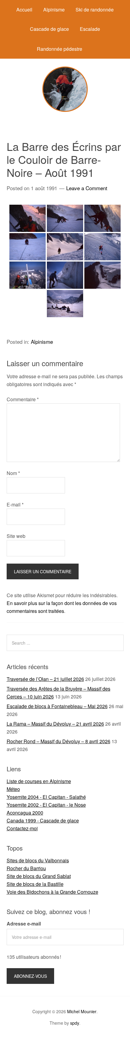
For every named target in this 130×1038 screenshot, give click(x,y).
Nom (13, 473)
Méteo (13, 789)
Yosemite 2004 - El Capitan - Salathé (46, 796)
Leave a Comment (86, 188)
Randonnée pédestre (59, 48)
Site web (16, 535)
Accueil (24, 9)
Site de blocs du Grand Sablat (39, 876)
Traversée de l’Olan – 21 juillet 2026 (45, 678)
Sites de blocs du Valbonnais (38, 860)
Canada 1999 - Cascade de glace (43, 820)
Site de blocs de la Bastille (35, 883)
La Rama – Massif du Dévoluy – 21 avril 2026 (55, 723)
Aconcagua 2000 (25, 812)
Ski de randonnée (95, 9)
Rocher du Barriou (26, 868)
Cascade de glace (49, 28)
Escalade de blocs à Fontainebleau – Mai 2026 (57, 706)
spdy (74, 1023)
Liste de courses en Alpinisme (39, 781)
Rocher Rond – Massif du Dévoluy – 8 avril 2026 (58, 741)
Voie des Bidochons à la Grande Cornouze (52, 891)
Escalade (90, 28)
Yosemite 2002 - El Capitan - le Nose (46, 804)
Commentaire (23, 399)
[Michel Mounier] (65, 109)
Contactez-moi (22, 828)
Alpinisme (54, 9)
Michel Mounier (81, 1011)
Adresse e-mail (24, 923)
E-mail (15, 504)
